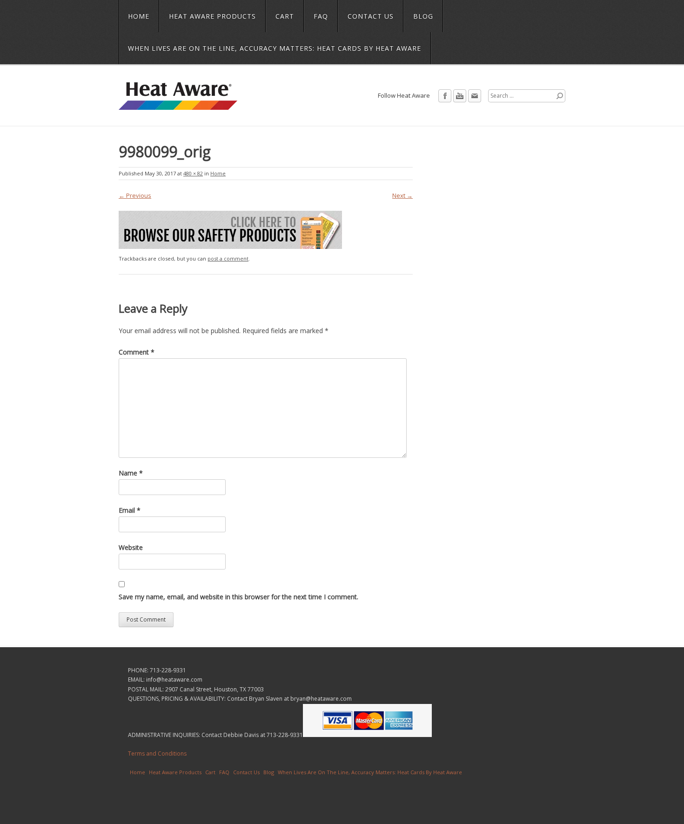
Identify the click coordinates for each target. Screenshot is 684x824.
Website (131, 547)
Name (131, 473)
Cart (284, 16)
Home (138, 16)
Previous (135, 195)
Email (474, 95)
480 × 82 (193, 173)
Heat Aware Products (212, 16)
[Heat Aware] (178, 103)
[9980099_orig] (230, 246)
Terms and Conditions (157, 753)
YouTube (459, 95)
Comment (136, 352)
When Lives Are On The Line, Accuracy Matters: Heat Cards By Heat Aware (274, 48)
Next (402, 195)
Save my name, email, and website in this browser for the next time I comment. (238, 596)
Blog (423, 16)
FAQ (321, 16)
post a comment (228, 258)
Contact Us (371, 16)
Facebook (444, 95)
